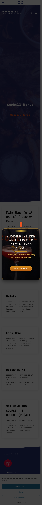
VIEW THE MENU (21, 268)
